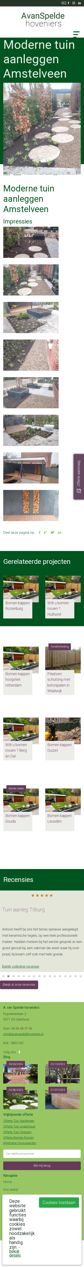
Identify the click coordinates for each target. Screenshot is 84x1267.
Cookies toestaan (59, 1202)
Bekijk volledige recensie (20, 966)
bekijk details (15, 1253)
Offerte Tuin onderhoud (19, 1126)
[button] (9, 128)
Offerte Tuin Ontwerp (17, 1132)
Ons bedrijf (10, 1190)
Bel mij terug (42, 1166)
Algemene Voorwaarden (19, 1143)
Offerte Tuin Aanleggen (18, 1121)
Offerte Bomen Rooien (18, 1138)
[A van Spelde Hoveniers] (42, 17)
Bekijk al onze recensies (19, 985)
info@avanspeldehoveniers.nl (23, 1034)
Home (7, 1182)
